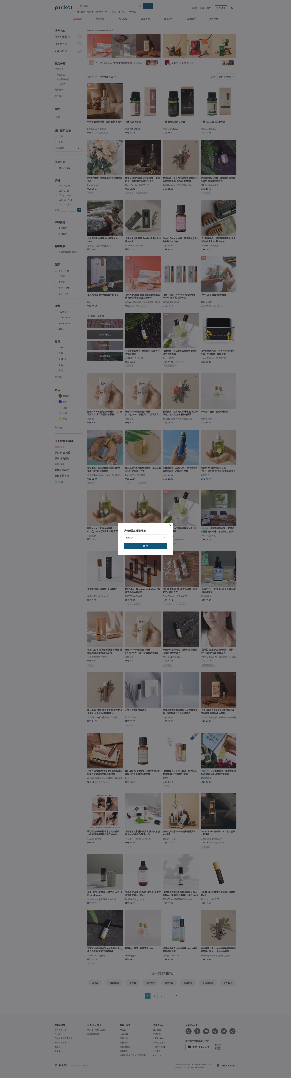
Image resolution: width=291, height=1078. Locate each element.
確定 (145, 546)
